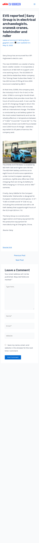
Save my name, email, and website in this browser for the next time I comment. (19, 348)
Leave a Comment (10, 40)
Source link (7, 247)
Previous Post (19, 255)
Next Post (20, 260)
